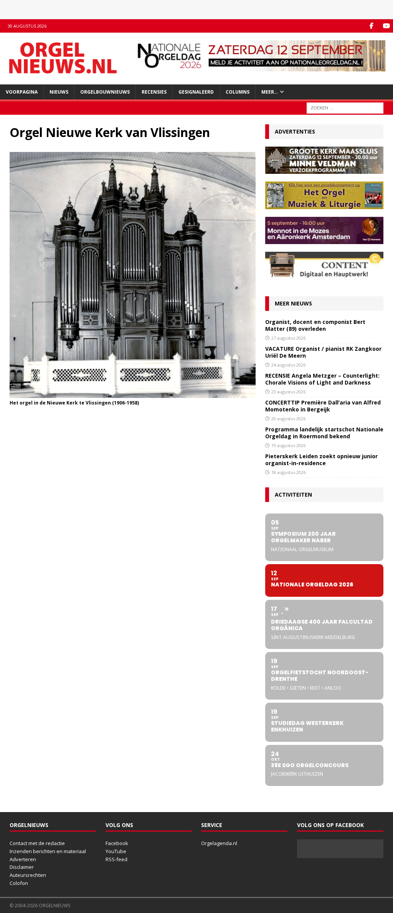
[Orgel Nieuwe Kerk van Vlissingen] (133, 393)
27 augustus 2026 (288, 338)
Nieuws (59, 92)
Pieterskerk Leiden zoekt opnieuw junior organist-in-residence (321, 459)
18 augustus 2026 (288, 472)
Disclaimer (22, 866)
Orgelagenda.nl (219, 843)
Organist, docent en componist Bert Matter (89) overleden (315, 325)
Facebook (117, 843)
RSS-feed (116, 859)
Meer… (269, 92)
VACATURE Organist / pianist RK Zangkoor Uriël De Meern (323, 352)
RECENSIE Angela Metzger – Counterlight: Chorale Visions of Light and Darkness (322, 379)
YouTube (116, 851)
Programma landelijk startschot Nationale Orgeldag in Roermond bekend (324, 433)
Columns (237, 92)
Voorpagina (22, 92)
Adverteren (23, 859)
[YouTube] (386, 26)
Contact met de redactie (37, 843)
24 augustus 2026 (288, 365)
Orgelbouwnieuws (105, 92)
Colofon (19, 883)
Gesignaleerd (196, 92)
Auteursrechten (28, 875)
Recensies (154, 92)
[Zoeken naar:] (345, 107)
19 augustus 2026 (288, 445)
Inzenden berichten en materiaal (48, 851)
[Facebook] (371, 26)
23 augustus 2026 (288, 392)
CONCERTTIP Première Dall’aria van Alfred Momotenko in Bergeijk (323, 406)
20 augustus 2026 (288, 418)
